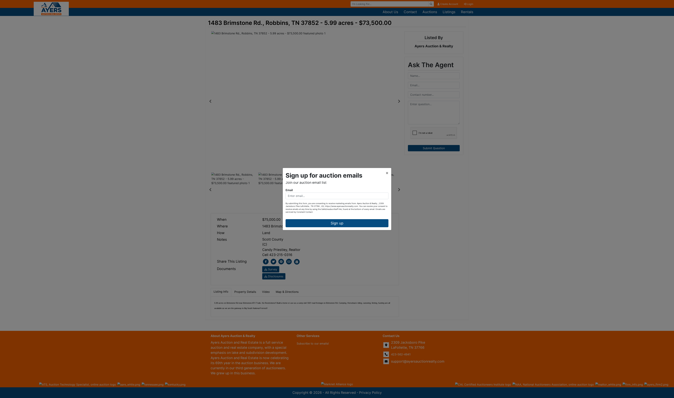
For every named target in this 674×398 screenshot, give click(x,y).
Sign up (337, 223)
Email (289, 190)
